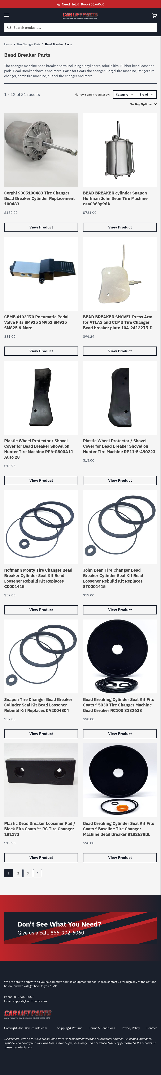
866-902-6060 (67, 932)
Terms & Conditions (102, 1028)
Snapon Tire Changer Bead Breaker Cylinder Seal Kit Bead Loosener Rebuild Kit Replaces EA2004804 (38, 705)
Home (8, 44)
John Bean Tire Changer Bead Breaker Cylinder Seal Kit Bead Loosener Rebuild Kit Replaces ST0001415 (113, 578)
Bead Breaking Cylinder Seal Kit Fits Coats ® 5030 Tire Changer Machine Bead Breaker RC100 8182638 (118, 705)
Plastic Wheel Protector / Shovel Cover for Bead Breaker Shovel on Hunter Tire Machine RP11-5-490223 (119, 446)
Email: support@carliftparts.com (25, 1001)
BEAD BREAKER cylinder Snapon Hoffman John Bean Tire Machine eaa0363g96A (115, 198)
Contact (152, 1028)
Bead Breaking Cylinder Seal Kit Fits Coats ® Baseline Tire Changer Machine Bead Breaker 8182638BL (118, 828)
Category (122, 94)
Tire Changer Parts (29, 44)
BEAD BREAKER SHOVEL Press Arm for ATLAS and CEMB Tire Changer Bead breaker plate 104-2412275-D (118, 322)
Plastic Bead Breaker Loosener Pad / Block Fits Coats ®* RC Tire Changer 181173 (39, 828)
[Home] (80, 15)
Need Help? (83, 4)
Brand (144, 94)
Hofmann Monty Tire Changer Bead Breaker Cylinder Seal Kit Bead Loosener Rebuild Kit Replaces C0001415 (38, 578)
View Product (41, 227)
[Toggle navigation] (6, 15)
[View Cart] (154, 15)
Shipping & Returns (69, 1028)
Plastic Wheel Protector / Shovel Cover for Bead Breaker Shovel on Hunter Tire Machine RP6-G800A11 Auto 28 (38, 449)
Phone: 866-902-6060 (18, 997)
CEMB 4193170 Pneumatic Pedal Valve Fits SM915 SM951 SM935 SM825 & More (36, 322)
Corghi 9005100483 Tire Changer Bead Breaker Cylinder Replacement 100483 (39, 198)
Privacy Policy (131, 1028)
